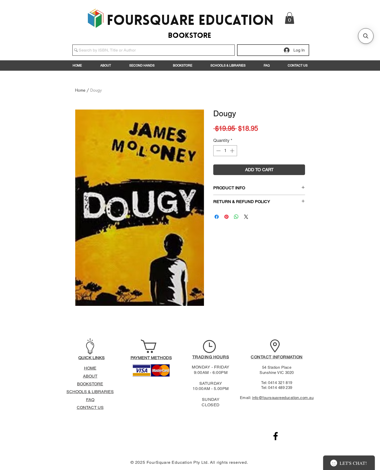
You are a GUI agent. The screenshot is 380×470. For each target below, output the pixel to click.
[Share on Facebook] (217, 217)
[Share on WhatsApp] (236, 217)
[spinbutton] (225, 151)
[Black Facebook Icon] (275, 436)
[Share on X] (246, 217)
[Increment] (233, 151)
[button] (289, 18)
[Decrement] (218, 151)
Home (80, 90)
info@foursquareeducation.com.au (283, 397)
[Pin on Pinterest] (226, 217)
